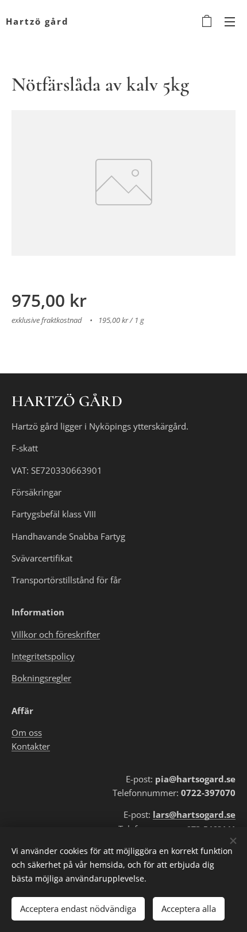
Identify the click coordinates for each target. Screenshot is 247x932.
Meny (229, 21)
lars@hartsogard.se (194, 814)
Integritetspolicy (43, 656)
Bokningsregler (41, 678)
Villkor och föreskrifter (55, 634)
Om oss (26, 732)
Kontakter (30, 746)
